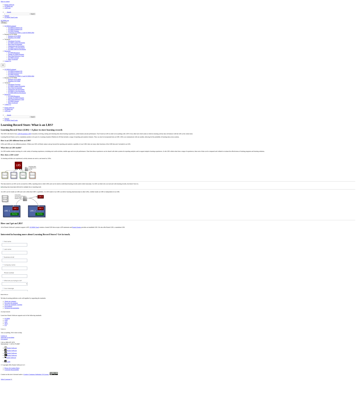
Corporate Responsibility (11, 369)
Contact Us (7, 61)
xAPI (6, 320)
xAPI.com (7, 8)
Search (9, 12)
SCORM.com (8, 6)
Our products (8, 306)
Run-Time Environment (15, 44)
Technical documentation (11, 308)
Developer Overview (14, 41)
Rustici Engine (76, 227)
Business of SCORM (14, 36)
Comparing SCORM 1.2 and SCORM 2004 (21, 32)
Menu (4, 22)
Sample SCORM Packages (16, 54)
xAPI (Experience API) (24, 134)
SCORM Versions (13, 31)
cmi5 (5, 322)
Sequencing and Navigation (16, 46)
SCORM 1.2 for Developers (16, 47)
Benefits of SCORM (14, 37)
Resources (7, 51)
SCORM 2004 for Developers (17, 49)
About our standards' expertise (13, 304)
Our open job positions (11, 303)
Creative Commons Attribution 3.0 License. (36, 374)
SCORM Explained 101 (15, 27)
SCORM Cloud (34, 227)
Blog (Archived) (13, 59)
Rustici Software (9, 4)
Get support (4, 339)
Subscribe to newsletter (7, 337)
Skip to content (5, 1)
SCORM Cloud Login (11, 17)
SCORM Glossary (13, 57)
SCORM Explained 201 (15, 29)
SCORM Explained (10, 26)
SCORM (7, 318)
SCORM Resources (14, 52)
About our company (10, 301)
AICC (6, 323)
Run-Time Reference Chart (16, 56)
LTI (5, 325)
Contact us (4, 336)
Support (6, 15)
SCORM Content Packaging (16, 42)
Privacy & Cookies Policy (12, 368)
